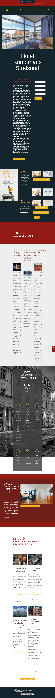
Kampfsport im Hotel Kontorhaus (20, 570)
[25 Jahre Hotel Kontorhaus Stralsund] (35, 611)
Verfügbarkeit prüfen (38, 98)
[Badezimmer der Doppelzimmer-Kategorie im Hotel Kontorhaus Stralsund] (48, 203)
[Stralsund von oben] (35, 559)
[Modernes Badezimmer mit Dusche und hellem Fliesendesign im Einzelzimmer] (48, 192)
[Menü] (41, 3)
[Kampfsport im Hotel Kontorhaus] (20, 559)
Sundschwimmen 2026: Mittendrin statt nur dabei (20, 624)
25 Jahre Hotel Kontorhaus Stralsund (35, 621)
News (20, 566)
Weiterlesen (19, 594)
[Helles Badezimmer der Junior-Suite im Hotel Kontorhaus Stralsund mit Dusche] (48, 174)
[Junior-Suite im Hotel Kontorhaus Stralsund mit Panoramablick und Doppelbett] (36, 174)
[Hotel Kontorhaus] (27, 3)
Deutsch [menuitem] (31, 694)
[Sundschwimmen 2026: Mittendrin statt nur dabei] (20, 611)
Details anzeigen (24, 184)
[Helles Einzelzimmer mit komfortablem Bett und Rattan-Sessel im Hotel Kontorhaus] (36, 192)
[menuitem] (41, 3)
